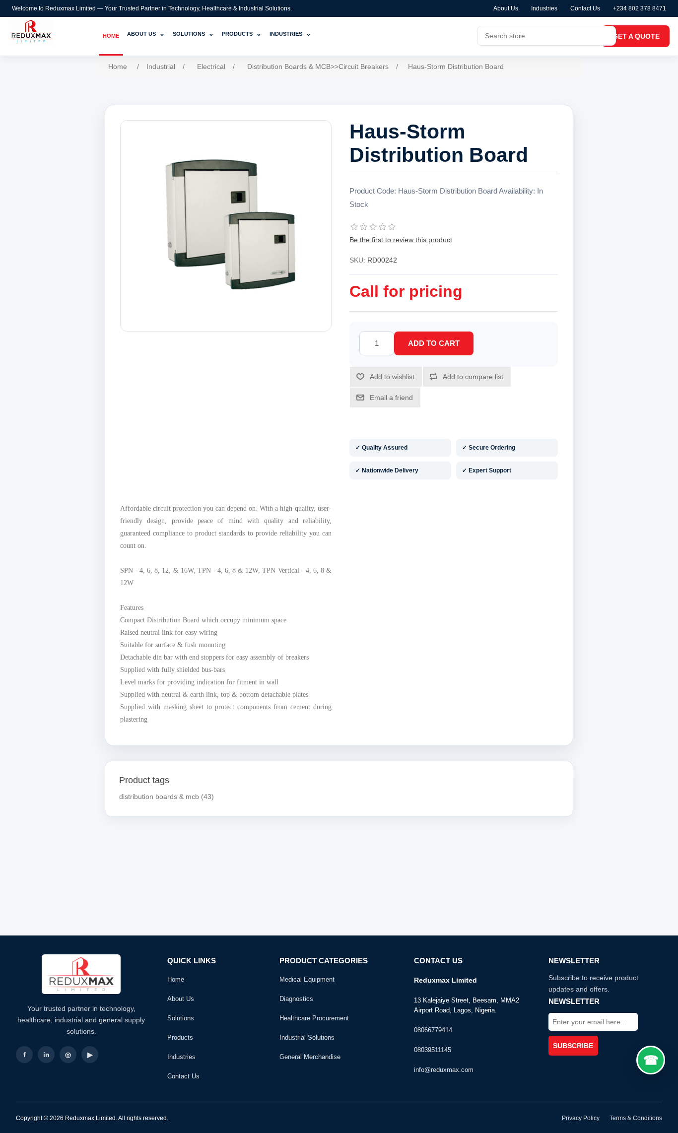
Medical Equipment (307, 979)
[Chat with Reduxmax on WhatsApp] (650, 1060)
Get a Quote (636, 36)
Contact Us (585, 8)
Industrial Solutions (307, 1037)
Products (242, 33)
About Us (505, 8)
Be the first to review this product (400, 240)
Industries (544, 8)
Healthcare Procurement (314, 1018)
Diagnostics (296, 998)
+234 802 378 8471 (639, 8)
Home (111, 36)
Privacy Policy (581, 1118)
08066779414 (433, 1030)
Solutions (193, 33)
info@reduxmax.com (444, 1069)
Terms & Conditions (636, 1118)
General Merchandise (309, 1057)
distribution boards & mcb (159, 796)
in (46, 1055)
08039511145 (432, 1050)
